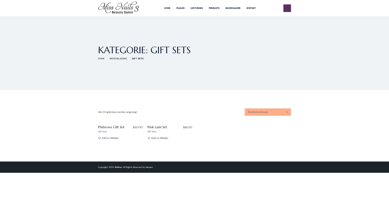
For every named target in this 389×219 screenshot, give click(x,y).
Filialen (180, 8)
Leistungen (197, 8)
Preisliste (214, 8)
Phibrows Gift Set (111, 127)
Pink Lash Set (157, 127)
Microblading (118, 58)
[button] (108, 138)
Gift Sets (102, 131)
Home (167, 8)
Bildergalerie (233, 8)
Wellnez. (119, 167)
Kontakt (251, 8)
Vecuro (149, 167)
